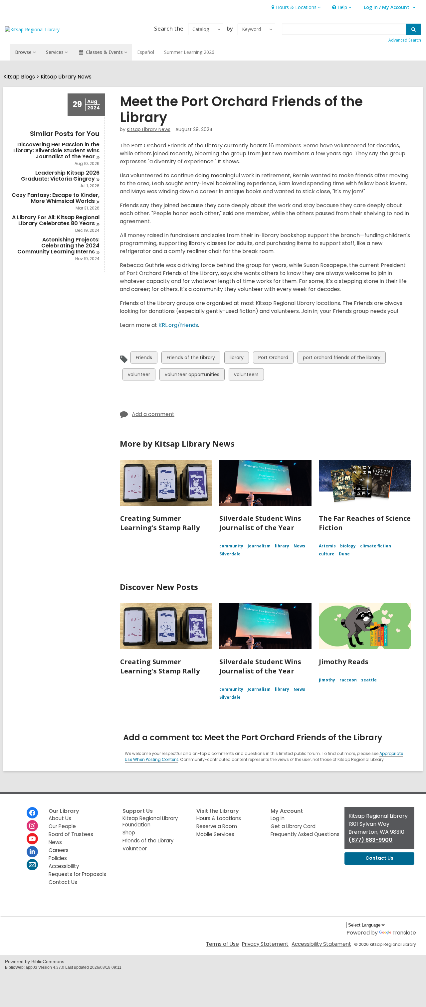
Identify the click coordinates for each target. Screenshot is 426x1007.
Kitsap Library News (66, 77)
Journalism (259, 546)
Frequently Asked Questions (305, 834)
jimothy (327, 680)
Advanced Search (404, 40)
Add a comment (153, 414)
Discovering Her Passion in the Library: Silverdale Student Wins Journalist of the (56, 150)
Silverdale (230, 554)
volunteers (246, 375)
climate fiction (375, 546)
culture (326, 554)
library (236, 358)
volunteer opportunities (191, 375)
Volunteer (134, 848)
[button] (295, 7)
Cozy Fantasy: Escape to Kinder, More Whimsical (56, 198)
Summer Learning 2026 (189, 52)
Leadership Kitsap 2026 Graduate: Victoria (60, 176)
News (299, 546)
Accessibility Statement (321, 943)
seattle (369, 680)
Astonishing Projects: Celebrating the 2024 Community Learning (58, 245)
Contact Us (63, 882)
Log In (278, 818)
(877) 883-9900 (370, 840)
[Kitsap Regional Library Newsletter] (32, 864)
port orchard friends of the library (341, 358)
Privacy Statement (265, 943)
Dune (344, 554)
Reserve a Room (216, 826)
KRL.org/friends (178, 325)
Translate (404, 932)
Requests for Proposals (77, 874)
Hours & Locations (218, 818)
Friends (143, 358)
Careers (59, 850)
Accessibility (64, 866)
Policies (58, 858)
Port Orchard (273, 358)
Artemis (327, 546)
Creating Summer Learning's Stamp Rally (160, 523)
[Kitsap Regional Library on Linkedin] (32, 851)
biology (348, 546)
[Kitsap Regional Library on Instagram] (32, 825)
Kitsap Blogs (19, 77)
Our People (62, 826)
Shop (128, 832)
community (231, 546)
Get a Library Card (293, 826)
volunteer (138, 375)
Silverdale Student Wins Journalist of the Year (260, 523)
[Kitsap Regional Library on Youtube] (32, 838)
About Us (60, 818)
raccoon (348, 680)
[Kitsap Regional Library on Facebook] (32, 812)
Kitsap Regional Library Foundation (150, 821)
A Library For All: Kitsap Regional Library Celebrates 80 (56, 220)
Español (145, 52)
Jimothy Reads (343, 661)
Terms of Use (222, 943)
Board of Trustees (71, 834)
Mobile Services (215, 834)
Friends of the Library (190, 358)
